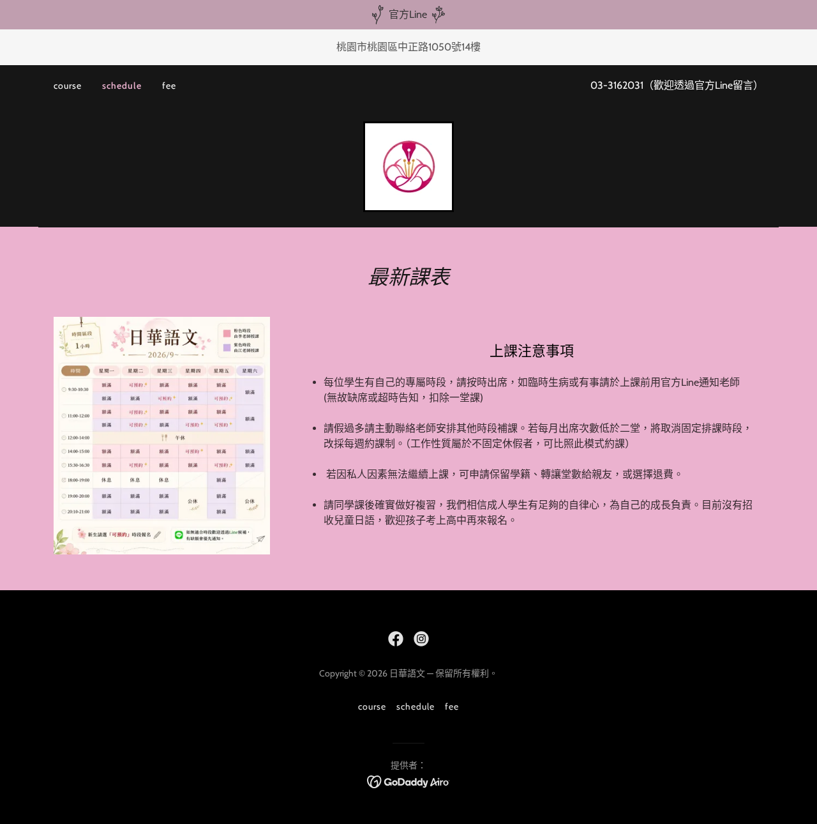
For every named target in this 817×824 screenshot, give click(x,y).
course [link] (68, 85)
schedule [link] (122, 85)
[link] (408, 166)
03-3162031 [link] (616, 85)
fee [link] (169, 85)
